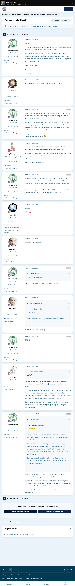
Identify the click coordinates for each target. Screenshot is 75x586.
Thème (13, 575)
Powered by (33, 578)
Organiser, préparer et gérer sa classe (45, 26)
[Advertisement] (37, 552)
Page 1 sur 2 (24, 34)
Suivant (12, 34)
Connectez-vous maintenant (54, 512)
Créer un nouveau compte (20, 512)
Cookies (31, 575)
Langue (5, 575)
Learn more (3, 3)
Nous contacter (22, 575)
